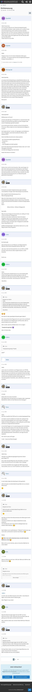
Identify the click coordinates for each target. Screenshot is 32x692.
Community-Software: (16, 689)
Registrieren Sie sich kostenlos (9, 671)
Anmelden (7, 677)
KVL (4, 593)
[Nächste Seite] (18, 659)
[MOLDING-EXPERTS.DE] (9, 1)
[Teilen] (30, 13)
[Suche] (22, 1)
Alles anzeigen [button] (16, 577)
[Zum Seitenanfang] (29, 690)
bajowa (15, 62)
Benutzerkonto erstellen (21, 677)
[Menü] (30, 1)
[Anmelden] (26, 2)
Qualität (4, 10)
